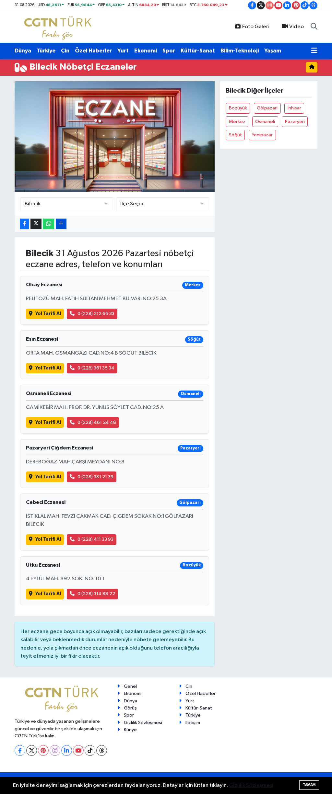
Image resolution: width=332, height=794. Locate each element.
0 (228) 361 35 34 (95, 368)
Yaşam (272, 50)
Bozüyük (238, 108)
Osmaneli (265, 121)
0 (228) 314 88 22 (96, 593)
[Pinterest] (43, 750)
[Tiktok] (90, 750)
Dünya (23, 50)
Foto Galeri (255, 26)
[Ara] (314, 27)
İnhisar (294, 108)
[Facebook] (20, 750)
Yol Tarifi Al (48, 313)
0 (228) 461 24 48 (96, 422)
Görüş (130, 708)
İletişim (192, 722)
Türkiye (46, 50)
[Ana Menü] (314, 51)
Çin (65, 50)
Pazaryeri (295, 121)
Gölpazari (267, 108)
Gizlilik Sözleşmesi (143, 722)
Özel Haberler (93, 50)
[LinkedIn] (66, 750)
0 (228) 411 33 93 (95, 539)
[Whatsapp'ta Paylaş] (48, 224)
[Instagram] (55, 750)
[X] (31, 750)
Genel (130, 686)
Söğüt (235, 134)
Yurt (123, 50)
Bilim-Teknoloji (239, 50)
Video (296, 26)
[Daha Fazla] (61, 224)
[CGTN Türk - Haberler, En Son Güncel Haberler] (59, 26)
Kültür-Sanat (198, 50)
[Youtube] (78, 750)
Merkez (237, 121)
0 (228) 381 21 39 (95, 476)
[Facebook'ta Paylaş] (24, 224)
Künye (130, 729)
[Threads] (101, 750)
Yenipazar (262, 134)
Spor (168, 50)
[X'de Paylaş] (36, 224)
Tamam (309, 785)
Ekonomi (145, 50)
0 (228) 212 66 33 (95, 313)
